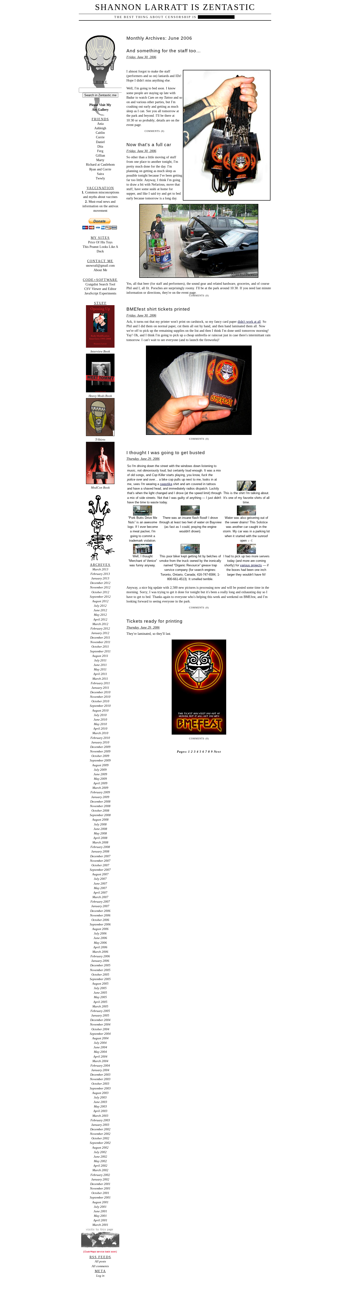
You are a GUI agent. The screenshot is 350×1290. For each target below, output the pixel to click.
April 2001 (100, 1220)
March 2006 (100, 951)
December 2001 (100, 1184)
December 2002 (100, 1129)
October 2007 (100, 865)
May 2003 (100, 1106)
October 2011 (100, 646)
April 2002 (100, 1165)
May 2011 (100, 669)
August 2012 (100, 601)
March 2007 (100, 897)
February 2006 (100, 956)
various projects (251, 565)
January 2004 (100, 1070)
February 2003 (100, 1120)
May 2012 (100, 614)
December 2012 (100, 583)
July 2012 (100, 605)
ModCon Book (100, 487)
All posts (100, 1261)
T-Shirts (100, 439)
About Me (100, 270)
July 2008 (100, 824)
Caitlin (100, 133)
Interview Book (100, 351)
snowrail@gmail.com (100, 265)
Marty (100, 160)
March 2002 (100, 1170)
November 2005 (100, 970)
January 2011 (100, 687)
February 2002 (100, 1175)
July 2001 (100, 1206)
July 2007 (100, 879)
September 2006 (100, 924)
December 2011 (100, 637)
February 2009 (100, 792)
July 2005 (100, 988)
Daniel (100, 142)
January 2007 (100, 906)
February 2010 (100, 738)
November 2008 (100, 806)
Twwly (100, 178)
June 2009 (100, 774)
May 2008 (100, 833)
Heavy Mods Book (100, 396)
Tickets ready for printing (154, 621)
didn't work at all (249, 321)
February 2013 (100, 574)
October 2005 (100, 974)
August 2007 (100, 874)
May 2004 (100, 1052)
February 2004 (100, 1065)
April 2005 (100, 1002)
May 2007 (100, 888)
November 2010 (100, 696)
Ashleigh (100, 128)
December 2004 (100, 1020)
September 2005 (100, 979)
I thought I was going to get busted (165, 452)
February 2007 (100, 901)
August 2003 (100, 1093)
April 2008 (100, 838)
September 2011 (100, 651)
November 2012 (100, 587)
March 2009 (100, 787)
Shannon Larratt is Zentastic (175, 7)
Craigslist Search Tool (100, 284)
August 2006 (100, 929)
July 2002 (100, 1152)
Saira (100, 174)
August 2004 (100, 1038)
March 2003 (100, 1115)
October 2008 (100, 810)
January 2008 (100, 851)
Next (217, 751)
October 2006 (100, 920)
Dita (100, 146)
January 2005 (100, 1015)
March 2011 (100, 678)
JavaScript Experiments (100, 293)
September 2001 (100, 1197)
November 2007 (100, 860)
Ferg (100, 151)
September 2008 (100, 815)
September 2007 (100, 869)
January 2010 (100, 742)
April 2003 (100, 1111)
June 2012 (100, 610)
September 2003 (100, 1088)
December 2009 (100, 747)
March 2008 (100, 842)
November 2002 (100, 1134)
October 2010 (100, 701)
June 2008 (100, 829)
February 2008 (100, 847)
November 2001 (100, 1188)
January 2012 (100, 633)
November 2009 (100, 751)
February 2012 (100, 628)
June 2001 (100, 1211)
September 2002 (100, 1143)
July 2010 (100, 715)
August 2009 (100, 765)
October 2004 (100, 1029)
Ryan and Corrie (100, 169)
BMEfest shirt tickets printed (158, 309)
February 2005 (100, 1011)
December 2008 (100, 801)
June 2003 (100, 1102)
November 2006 (100, 915)
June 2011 (100, 665)
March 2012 (100, 624)
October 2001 (100, 1193)
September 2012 (100, 596)
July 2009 (100, 769)
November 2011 (100, 642)
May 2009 (100, 778)
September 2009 (100, 760)
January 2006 (100, 961)
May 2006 (100, 942)
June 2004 (100, 1047)
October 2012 (100, 592)
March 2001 (100, 1225)
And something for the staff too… (163, 50)
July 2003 (100, 1097)
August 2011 (100, 656)
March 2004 (100, 1061)
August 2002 (100, 1147)
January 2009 (100, 797)
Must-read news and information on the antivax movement (100, 206)
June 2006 (100, 938)
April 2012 (100, 619)
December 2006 (100, 911)
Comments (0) (154, 131)
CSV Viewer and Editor (100, 289)
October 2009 (100, 756)
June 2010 (100, 719)
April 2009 (100, 783)
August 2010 (100, 710)
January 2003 (100, 1124)
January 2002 (100, 1179)
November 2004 (100, 1024)
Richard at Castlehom (100, 164)
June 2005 (100, 992)
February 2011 (100, 683)
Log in (100, 1275)
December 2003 (100, 1074)
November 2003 (100, 1079)
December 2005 (100, 965)
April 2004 (100, 1056)
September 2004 (100, 1033)
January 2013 (100, 578)
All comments (100, 1266)
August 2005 (100, 983)
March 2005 (100, 1006)
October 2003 (100, 1083)
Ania (100, 123)
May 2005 (100, 997)
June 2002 (100, 1156)
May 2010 (100, 724)
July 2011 (100, 660)
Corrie (100, 137)
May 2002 (100, 1161)
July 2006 (100, 933)
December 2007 (100, 856)
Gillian (100, 155)
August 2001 (100, 1202)
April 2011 (100, 674)
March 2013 (100, 569)
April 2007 (100, 892)
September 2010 (100, 706)
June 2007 (100, 883)
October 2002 (100, 1138)
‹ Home (100, 82)
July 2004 (100, 1043)
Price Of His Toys (100, 242)
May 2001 (100, 1216)
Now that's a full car (148, 144)
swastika (166, 484)
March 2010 (100, 733)
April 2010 (100, 728)
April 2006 (100, 947)
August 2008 (100, 819)
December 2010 (100, 692)
